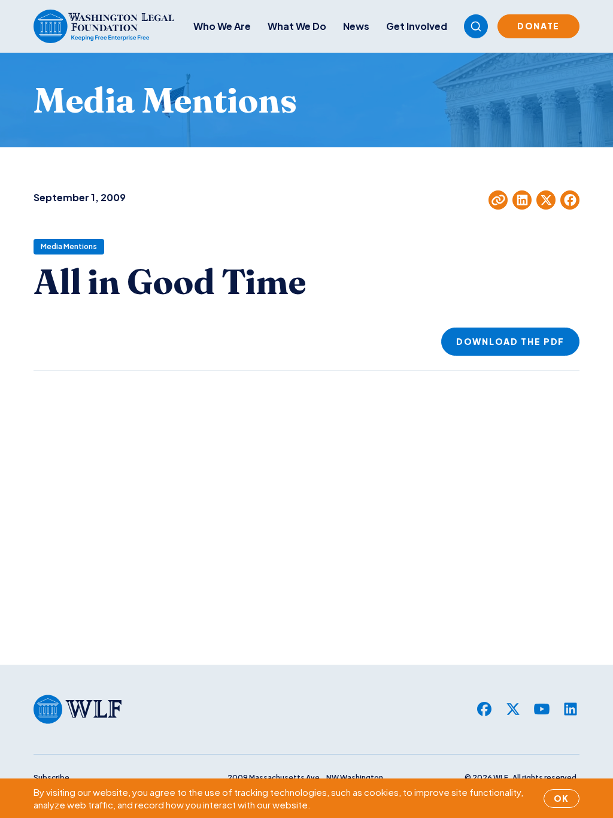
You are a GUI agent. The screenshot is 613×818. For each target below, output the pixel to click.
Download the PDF (510, 341)
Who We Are (222, 26)
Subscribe (51, 777)
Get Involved (416, 26)
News (356, 26)
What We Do (297, 26)
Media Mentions (69, 246)
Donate (538, 25)
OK (561, 798)
